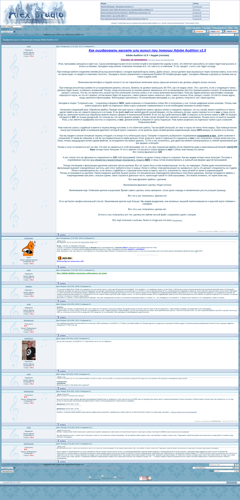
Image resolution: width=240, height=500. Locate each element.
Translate (18, 29)
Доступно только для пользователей (161, 60)
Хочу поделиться (36, 34)
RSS (236, 28)
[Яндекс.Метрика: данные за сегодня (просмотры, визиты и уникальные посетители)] (95, 478)
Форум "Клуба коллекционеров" (11, 34)
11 (91, 444)
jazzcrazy (197, 9)
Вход (197, 23)
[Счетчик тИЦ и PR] (145, 480)
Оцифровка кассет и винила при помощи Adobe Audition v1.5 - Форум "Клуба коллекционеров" (151, 23)
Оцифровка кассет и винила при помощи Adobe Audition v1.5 (63, 34)
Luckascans (198, 6)
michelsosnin (29, 320)
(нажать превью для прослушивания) (184, 412)
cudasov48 (197, 12)
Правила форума (219, 28)
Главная (114, 23)
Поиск (230, 28)
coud (29, 46)
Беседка (26, 34)
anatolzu (29, 286)
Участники (206, 28)
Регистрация (189, 23)
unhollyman (28, 338)
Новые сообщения (193, 28)
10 (91, 427)
